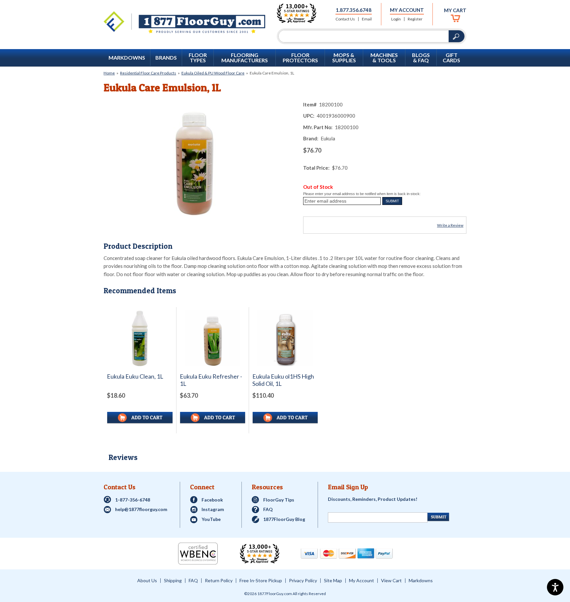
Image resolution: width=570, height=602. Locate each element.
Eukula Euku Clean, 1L (135, 376)
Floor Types (198, 57)
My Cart (455, 10)
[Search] (364, 36)
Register (415, 19)
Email (367, 19)
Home (109, 73)
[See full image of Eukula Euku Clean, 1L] (140, 338)
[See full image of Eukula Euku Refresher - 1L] (212, 338)
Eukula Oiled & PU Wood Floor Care (212, 73)
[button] (392, 201)
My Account (407, 10)
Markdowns (127, 57)
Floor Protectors (300, 57)
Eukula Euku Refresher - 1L (211, 380)
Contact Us (345, 19)
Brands (166, 57)
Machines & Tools (384, 57)
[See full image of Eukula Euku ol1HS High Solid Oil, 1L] (285, 338)
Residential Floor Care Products (148, 73)
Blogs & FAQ (421, 57)
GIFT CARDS (451, 57)
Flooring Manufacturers (244, 57)
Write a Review (450, 225)
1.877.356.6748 (353, 10)
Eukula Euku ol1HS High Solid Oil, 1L (283, 380)
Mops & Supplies (344, 57)
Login (396, 19)
